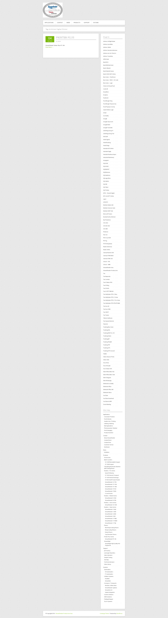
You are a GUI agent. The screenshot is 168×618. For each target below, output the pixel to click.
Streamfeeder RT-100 (110, 539)
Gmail (104, 113)
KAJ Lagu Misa (107, 178)
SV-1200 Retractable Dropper (112, 462)
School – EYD (106, 261)
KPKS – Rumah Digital (108, 193)
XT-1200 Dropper (109, 464)
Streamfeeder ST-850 (110, 491)
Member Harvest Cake (109, 208)
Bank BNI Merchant (108, 65)
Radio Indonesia (107, 246)
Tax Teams (106, 315)
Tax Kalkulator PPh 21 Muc (110, 294)
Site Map (106, 559)
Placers (106, 525)
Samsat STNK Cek (108, 258)
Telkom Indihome (107, 318)
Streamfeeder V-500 (110, 516)
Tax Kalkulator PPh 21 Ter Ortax (111, 300)
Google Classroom (108, 121)
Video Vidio (106, 360)
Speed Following (109, 473)
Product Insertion (108, 432)
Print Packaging (108, 430)
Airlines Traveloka (108, 56)
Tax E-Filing (106, 285)
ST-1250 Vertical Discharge (112, 477)
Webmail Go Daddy (108, 383)
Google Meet (106, 124)
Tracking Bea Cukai (108, 327)
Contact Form (107, 442)
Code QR (105, 89)
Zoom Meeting (107, 404)
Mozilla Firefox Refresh (109, 217)
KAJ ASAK (105, 163)
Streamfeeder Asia (108, 267)
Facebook (105, 98)
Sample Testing (108, 557)
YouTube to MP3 (107, 401)
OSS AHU (105, 223)
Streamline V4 (108, 590)
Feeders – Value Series (110, 507)
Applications (49, 22)
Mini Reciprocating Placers (112, 527)
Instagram (106, 160)
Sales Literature (108, 555)
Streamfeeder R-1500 (110, 498)
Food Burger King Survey (109, 104)
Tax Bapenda (106, 276)
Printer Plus (65, 37)
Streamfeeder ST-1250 (111, 484)
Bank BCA (105, 62)
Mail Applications (108, 426)
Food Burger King (107, 101)
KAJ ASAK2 (106, 166)
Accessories (107, 457)
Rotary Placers (108, 532)
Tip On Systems (108, 601)
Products (77, 22)
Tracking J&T (106, 339)
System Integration (110, 592)
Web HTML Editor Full (108, 371)
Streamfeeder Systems (111, 588)
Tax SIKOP (106, 312)
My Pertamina (107, 220)
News (68, 22)
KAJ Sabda (106, 181)
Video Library (107, 564)
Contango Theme (104, 613)
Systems (96, 22)
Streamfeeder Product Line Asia (64, 613)
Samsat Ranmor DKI (108, 252)
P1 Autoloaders (109, 574)
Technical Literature (109, 562)
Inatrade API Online (108, 148)
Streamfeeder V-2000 (110, 514)
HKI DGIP (105, 136)
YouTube (105, 395)
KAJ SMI (105, 184)
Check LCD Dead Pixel (109, 86)
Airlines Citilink (107, 47)
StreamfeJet (107, 541)
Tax (104, 273)
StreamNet (108, 581)
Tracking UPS (106, 348)
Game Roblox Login (108, 110)
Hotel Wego (106, 145)
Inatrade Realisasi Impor (109, 154)
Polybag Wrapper (108, 599)
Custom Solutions (108, 594)
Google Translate (107, 127)
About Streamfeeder (109, 438)
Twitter (105, 354)
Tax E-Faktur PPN (107, 282)
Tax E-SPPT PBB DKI (108, 291)
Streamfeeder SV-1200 (111, 505)
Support (87, 22)
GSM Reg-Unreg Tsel (108, 133)
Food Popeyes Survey (109, 107)
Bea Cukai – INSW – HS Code (110, 80)
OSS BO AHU (106, 226)
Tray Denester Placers (110, 534)
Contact (60, 22)
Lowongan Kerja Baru (109, 553)
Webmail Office (107, 386)
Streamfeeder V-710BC (111, 518)
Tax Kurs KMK (107, 309)
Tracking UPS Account (109, 351)
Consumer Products (109, 416)
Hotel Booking (107, 142)
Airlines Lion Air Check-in (109, 53)
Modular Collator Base (110, 585)
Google (105, 118)
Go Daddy (106, 115)
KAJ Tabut (105, 187)
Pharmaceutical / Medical (110, 428)
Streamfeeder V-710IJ (110, 523)
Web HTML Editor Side (109, 374)
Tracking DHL (106, 330)
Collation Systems (108, 576)
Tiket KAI (105, 324)
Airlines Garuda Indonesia (110, 50)
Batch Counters (108, 460)
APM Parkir (106, 59)
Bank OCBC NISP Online (109, 74)
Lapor (104, 199)
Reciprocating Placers (110, 530)
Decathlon (106, 92)
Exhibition (106, 452)
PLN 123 (105, 235)
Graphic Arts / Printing (109, 421)
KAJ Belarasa (106, 172)
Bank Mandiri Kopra (108, 71)
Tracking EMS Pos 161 (109, 333)
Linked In (105, 202)
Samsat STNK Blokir (108, 255)
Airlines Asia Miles (108, 44)
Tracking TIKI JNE (107, 342)
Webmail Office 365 (108, 389)
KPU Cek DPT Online (108, 196)
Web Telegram (107, 377)
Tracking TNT (106, 345)
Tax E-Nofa (106, 288)
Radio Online (106, 249)
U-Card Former (109, 493)
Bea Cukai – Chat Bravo (109, 77)
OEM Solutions (108, 597)
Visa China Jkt (106, 365)
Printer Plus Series (109, 536)
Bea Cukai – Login (108, 83)
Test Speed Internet (108, 321)
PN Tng (105, 240)
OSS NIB (105, 229)
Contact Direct (107, 440)
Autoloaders (107, 569)
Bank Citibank (107, 68)
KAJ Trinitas (106, 190)
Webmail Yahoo (107, 392)
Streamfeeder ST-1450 (111, 486)
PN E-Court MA (107, 238)
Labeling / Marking (109, 423)
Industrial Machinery (108, 157)
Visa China (106, 362)
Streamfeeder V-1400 (110, 511)
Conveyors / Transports (110, 583)
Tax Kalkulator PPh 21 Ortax (110, 297)
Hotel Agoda (106, 139)
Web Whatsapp (107, 380)
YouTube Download (108, 398)
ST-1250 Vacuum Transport (112, 475)
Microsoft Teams (107, 214)
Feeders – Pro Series (109, 470)
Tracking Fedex (107, 336)
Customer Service (108, 444)
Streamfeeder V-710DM (111, 521)
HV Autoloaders (109, 572)
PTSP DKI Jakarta (107, 243)
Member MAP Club (108, 211)
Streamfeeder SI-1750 (110, 482)
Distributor (107, 447)
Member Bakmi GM (108, 205)
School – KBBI (106, 264)
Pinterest (105, 232)
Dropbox (105, 95)
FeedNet (107, 578)
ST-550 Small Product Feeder (112, 480)
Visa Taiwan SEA (107, 368)
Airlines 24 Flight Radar (109, 41)
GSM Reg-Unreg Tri (108, 130)
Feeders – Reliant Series (110, 496)
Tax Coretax (106, 279)
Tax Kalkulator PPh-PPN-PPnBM (111, 303)
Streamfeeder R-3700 (110, 500)
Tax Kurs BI (106, 306)
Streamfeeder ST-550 (110, 489)
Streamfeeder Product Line (110, 270)
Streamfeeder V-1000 (110, 509)
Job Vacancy (107, 550)
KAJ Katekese (106, 175)
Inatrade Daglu (107, 151)
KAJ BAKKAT (106, 169)
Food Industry (107, 419)
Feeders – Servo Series (110, 502)
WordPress (119, 613)
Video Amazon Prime (108, 357)
